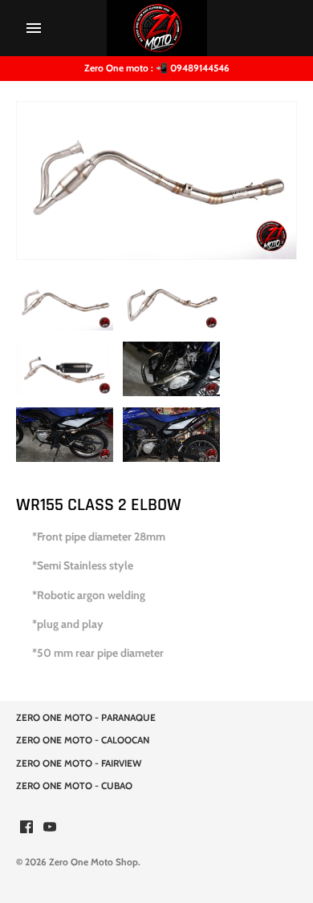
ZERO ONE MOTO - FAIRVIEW (78, 763)
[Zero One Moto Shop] (157, 28)
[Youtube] (49, 828)
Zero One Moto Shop (93, 862)
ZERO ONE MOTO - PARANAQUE (86, 717)
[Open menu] (33, 28)
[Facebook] (26, 828)
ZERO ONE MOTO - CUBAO (74, 786)
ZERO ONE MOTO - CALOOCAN (82, 740)
